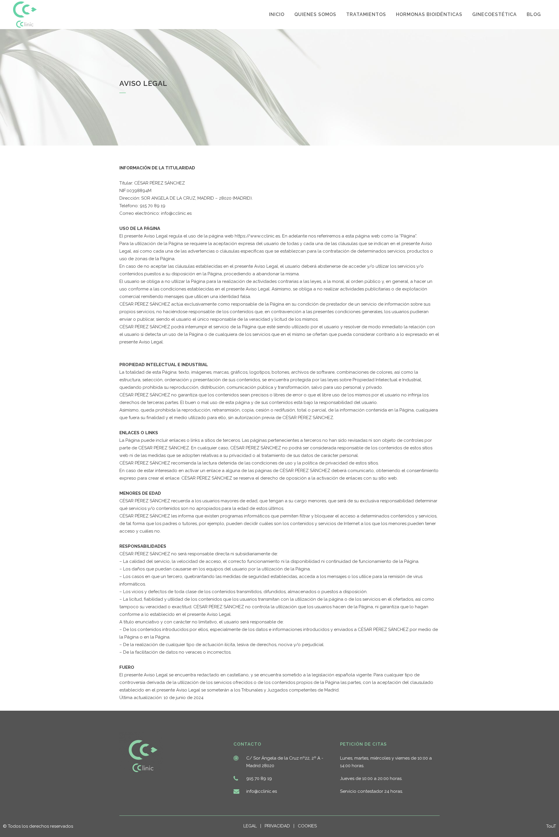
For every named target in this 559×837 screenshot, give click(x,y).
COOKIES (307, 826)
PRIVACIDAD (279, 826)
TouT (551, 826)
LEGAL (251, 826)
